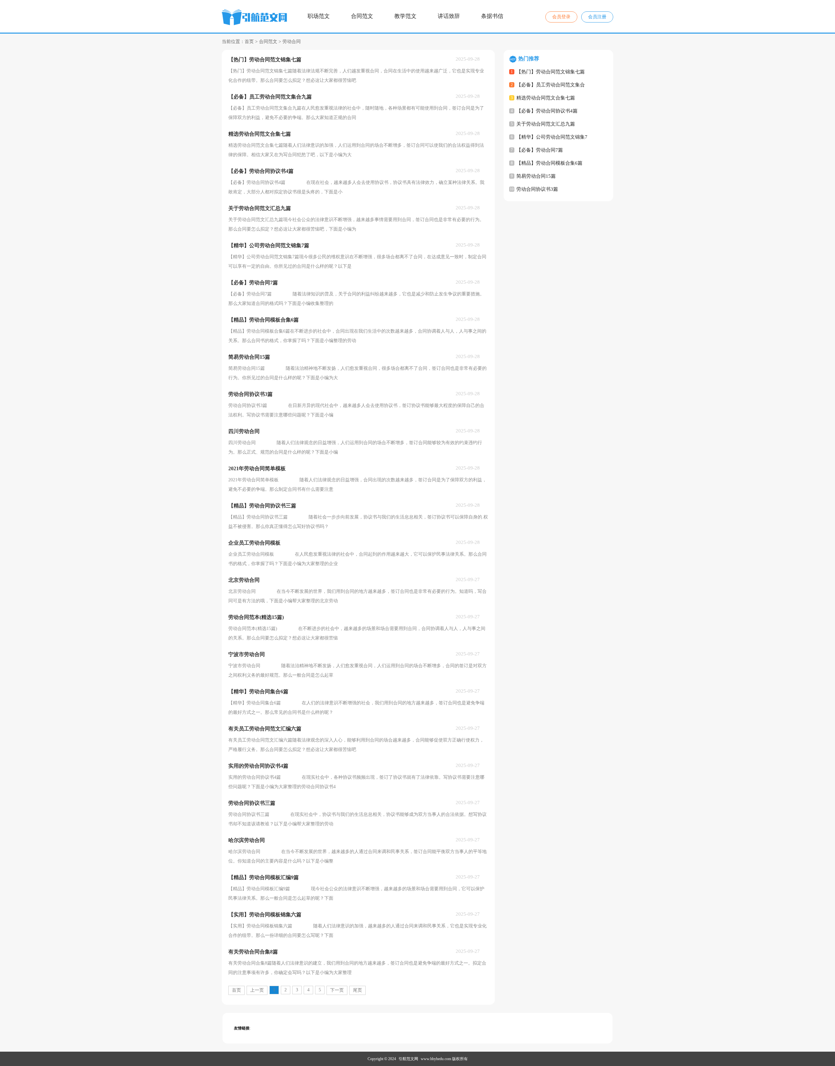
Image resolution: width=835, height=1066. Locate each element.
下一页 (337, 990)
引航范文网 (408, 1059)
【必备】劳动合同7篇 (539, 150)
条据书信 (492, 16)
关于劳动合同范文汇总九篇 (545, 124)
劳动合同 (291, 41)
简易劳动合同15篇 (536, 176)
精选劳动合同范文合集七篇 (545, 97)
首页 (249, 41)
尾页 (357, 990)
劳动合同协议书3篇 (537, 189)
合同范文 (362, 16)
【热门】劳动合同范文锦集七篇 (550, 71)
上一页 (257, 990)
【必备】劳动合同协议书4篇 (547, 110)
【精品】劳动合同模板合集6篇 (549, 163)
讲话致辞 (449, 16)
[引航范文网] (255, 18)
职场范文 (319, 16)
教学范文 (405, 16)
